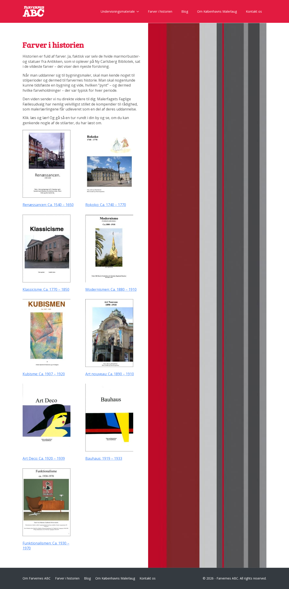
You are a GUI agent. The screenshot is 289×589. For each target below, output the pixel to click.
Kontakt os (254, 11)
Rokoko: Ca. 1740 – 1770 (105, 204)
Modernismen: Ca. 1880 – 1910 (111, 289)
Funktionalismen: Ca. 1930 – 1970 (46, 546)
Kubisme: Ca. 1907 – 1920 (44, 373)
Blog (184, 11)
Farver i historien (160, 11)
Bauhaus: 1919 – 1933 (103, 458)
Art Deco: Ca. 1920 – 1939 (44, 458)
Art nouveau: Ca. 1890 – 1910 (109, 373)
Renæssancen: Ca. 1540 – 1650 (48, 204)
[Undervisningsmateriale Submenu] (139, 11)
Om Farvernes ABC (37, 578)
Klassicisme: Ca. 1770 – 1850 (46, 289)
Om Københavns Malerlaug (217, 11)
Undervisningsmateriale (118, 11)
